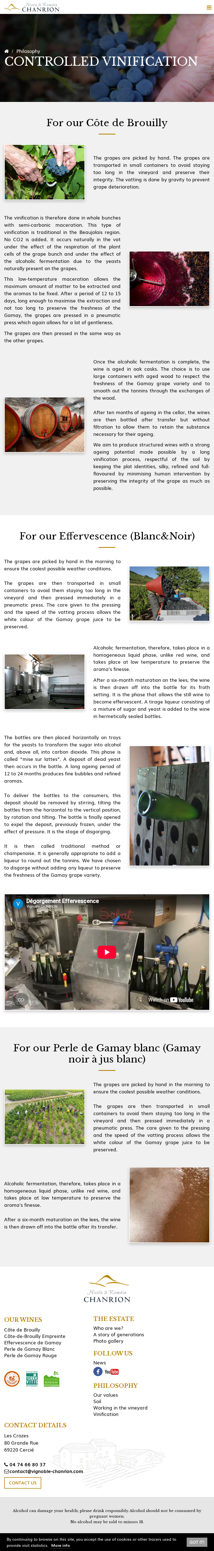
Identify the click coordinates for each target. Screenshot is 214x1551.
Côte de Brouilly (22, 1329)
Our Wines (23, 1319)
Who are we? (108, 1328)
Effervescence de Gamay (32, 1342)
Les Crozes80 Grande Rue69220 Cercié (21, 1442)
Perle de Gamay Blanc (29, 1348)
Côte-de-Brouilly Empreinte (34, 1336)
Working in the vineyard (120, 1407)
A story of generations (118, 1334)
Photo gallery (108, 1340)
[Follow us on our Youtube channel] (112, 1372)
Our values (105, 1394)
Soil (97, 1401)
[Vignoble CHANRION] (32, 7)
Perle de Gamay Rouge (30, 1355)
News (99, 1362)
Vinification (105, 1414)
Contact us (23, 1483)
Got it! (197, 1542)
